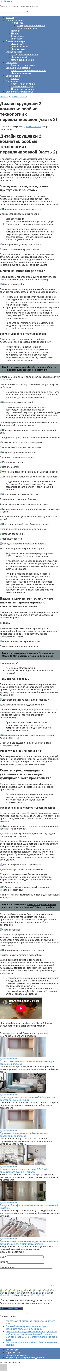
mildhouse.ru (6, 1)
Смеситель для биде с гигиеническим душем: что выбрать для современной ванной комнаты (31, 1333)
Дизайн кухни (18, 49)
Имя (3, 1256)
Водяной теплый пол (27, 28)
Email (3, 1262)
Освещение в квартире (18, 68)
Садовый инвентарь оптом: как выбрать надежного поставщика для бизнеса (27, 1327)
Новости (10, 17)
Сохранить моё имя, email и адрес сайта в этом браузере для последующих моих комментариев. (26, 1301)
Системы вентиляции (22, 86)
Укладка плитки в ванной (24, 54)
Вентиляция (12, 81)
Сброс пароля (13, 1352)
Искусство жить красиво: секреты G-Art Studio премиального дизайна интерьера (24, 1170)
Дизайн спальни (19, 46)
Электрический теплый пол (31, 25)
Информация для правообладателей (25, 1357)
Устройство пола (14, 20)
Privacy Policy (13, 1349)
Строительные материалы (19, 91)
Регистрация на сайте (17, 1355)
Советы (15, 78)
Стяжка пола (17, 36)
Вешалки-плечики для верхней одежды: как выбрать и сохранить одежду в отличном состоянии (29, 1242)
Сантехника (11, 62)
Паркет (15, 33)
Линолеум (16, 38)
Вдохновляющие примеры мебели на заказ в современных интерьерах (24, 1134)
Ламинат (15, 30)
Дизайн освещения (21, 73)
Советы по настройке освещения (28, 70)
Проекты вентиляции (22, 89)
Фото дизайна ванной (22, 60)
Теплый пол (17, 22)
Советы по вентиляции (23, 83)
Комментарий (7, 1267)
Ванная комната (14, 52)
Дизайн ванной (19, 57)
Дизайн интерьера (15, 41)
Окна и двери (13, 76)
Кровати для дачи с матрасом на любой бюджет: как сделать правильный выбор (27, 1098)
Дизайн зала (17, 44)
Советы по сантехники (23, 65)
